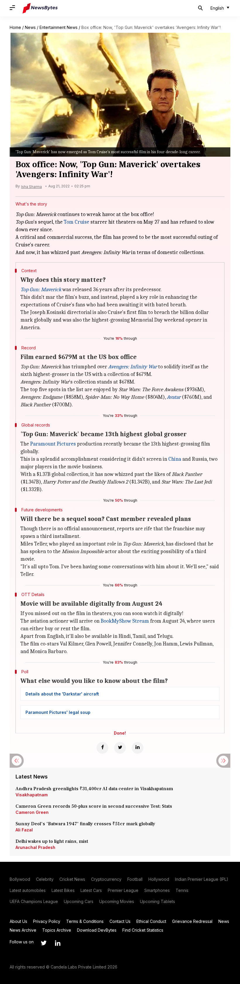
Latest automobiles (28, 890)
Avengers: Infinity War (132, 367)
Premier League (123, 890)
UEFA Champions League (34, 901)
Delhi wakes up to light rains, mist (52, 841)
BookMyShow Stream (125, 621)
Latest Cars (91, 890)
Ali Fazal (24, 829)
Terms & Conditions (85, 921)
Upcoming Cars (78, 901)
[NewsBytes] (40, 8)
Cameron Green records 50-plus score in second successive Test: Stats (94, 806)
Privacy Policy (46, 921)
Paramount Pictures (53, 444)
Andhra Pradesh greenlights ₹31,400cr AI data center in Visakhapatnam (94, 789)
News (30, 27)
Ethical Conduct (151, 921)
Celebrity (45, 879)
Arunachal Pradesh (35, 847)
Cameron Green (32, 812)
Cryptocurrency (106, 879)
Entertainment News (59, 27)
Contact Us (120, 921)
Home (15, 27)
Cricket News (72, 879)
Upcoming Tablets (157, 901)
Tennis (182, 890)
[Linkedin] (137, 748)
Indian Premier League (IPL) (201, 879)
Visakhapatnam (32, 794)
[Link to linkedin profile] (58, 943)
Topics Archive (56, 930)
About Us (18, 921)
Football (135, 879)
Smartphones (157, 890)
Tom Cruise (76, 222)
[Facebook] (102, 748)
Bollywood (20, 879)
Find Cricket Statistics (142, 930)
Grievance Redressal (192, 921)
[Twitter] (120, 748)
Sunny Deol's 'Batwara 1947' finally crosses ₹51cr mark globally (85, 824)
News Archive (23, 930)
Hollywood (158, 879)
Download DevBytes (96, 930)
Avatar (174, 397)
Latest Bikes (63, 890)
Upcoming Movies (116, 901)
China (174, 459)
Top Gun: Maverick (40, 289)
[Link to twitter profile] (44, 943)
